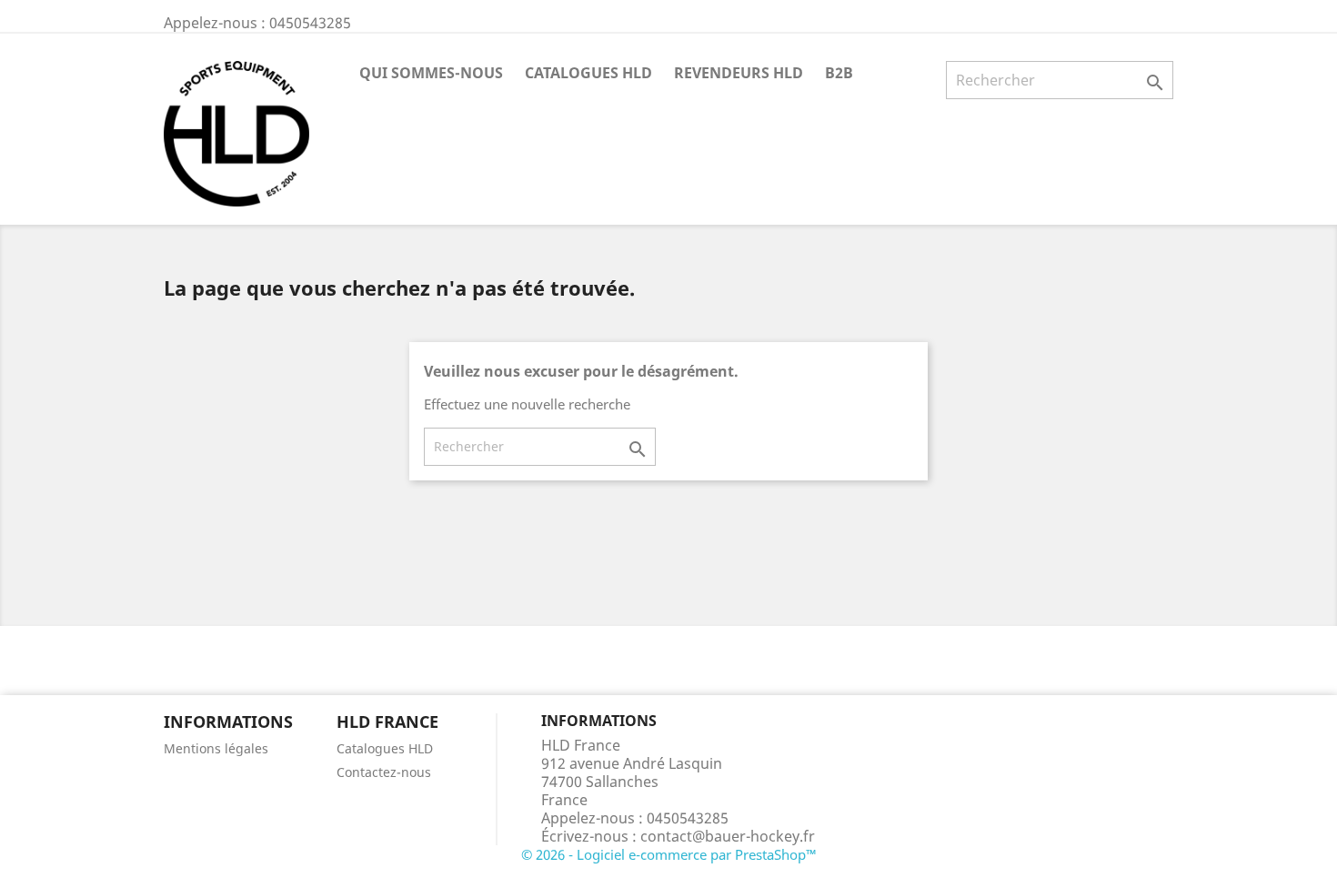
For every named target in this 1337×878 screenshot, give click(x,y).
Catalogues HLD (588, 73)
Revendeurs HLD (738, 73)
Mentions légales (216, 748)
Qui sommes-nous (431, 73)
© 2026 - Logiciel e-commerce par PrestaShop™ (669, 854)
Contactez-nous (384, 772)
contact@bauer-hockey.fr (727, 836)
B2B (839, 73)
